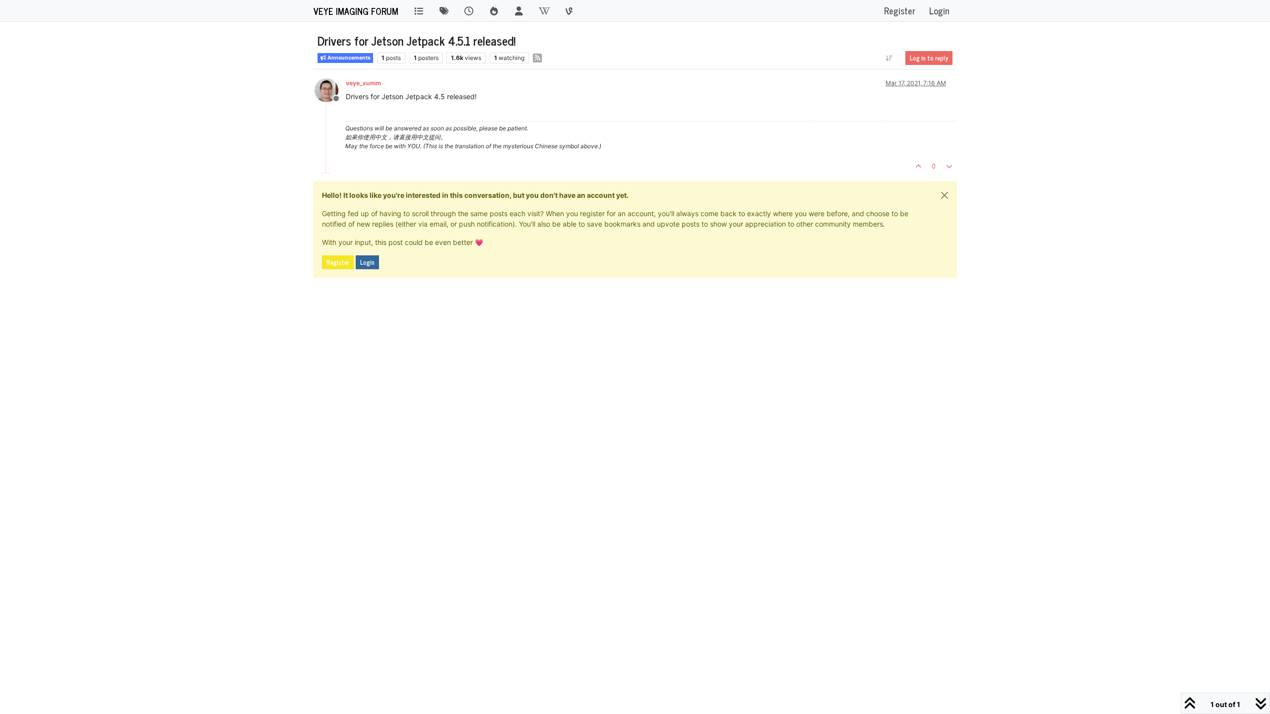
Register (337, 262)
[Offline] (330, 89)
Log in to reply (929, 58)
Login (367, 262)
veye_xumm (363, 83)
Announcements (348, 58)
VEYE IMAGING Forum (356, 10)
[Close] (944, 195)
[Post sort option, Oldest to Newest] (889, 58)
